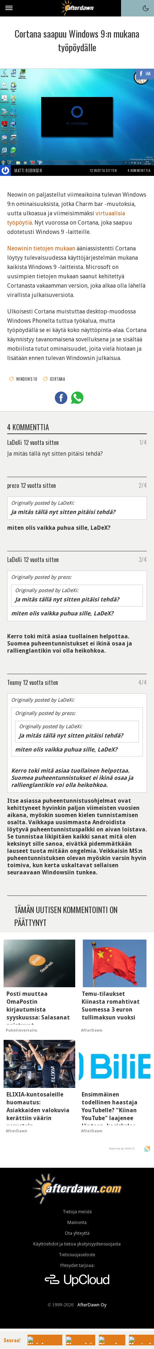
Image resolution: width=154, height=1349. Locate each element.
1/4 (143, 442)
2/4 (143, 485)
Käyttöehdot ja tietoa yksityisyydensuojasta (77, 1244)
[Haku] (129, 8)
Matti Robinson (28, 170)
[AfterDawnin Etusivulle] (77, 8)
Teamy (14, 682)
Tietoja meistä (77, 1211)
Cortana (57, 379)
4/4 (142, 682)
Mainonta (77, 1222)
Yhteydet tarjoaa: (77, 1265)
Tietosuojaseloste (77, 1254)
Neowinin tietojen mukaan (41, 248)
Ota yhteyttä (77, 1233)
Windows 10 (26, 379)
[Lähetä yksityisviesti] (50, 170)
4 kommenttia (138, 170)
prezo (13, 485)
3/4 (143, 559)
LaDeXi (14, 442)
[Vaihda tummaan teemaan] (146, 8)
